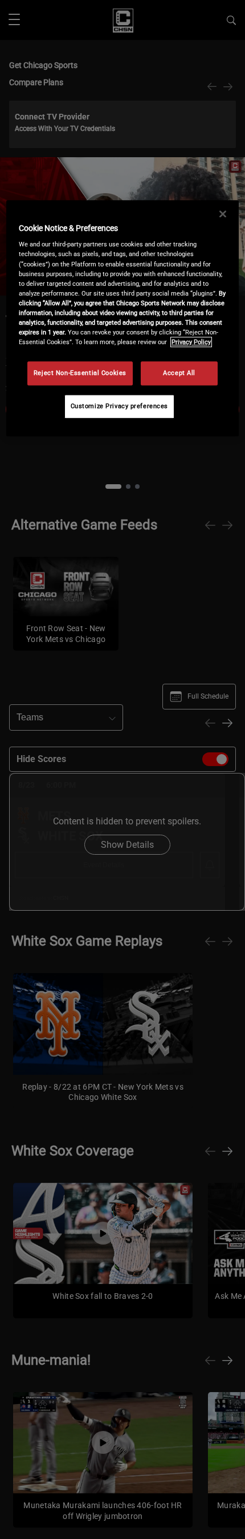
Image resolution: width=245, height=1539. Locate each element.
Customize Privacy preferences (120, 406)
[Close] (222, 213)
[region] (122, 318)
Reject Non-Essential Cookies (80, 373)
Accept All (179, 373)
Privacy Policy (191, 342)
